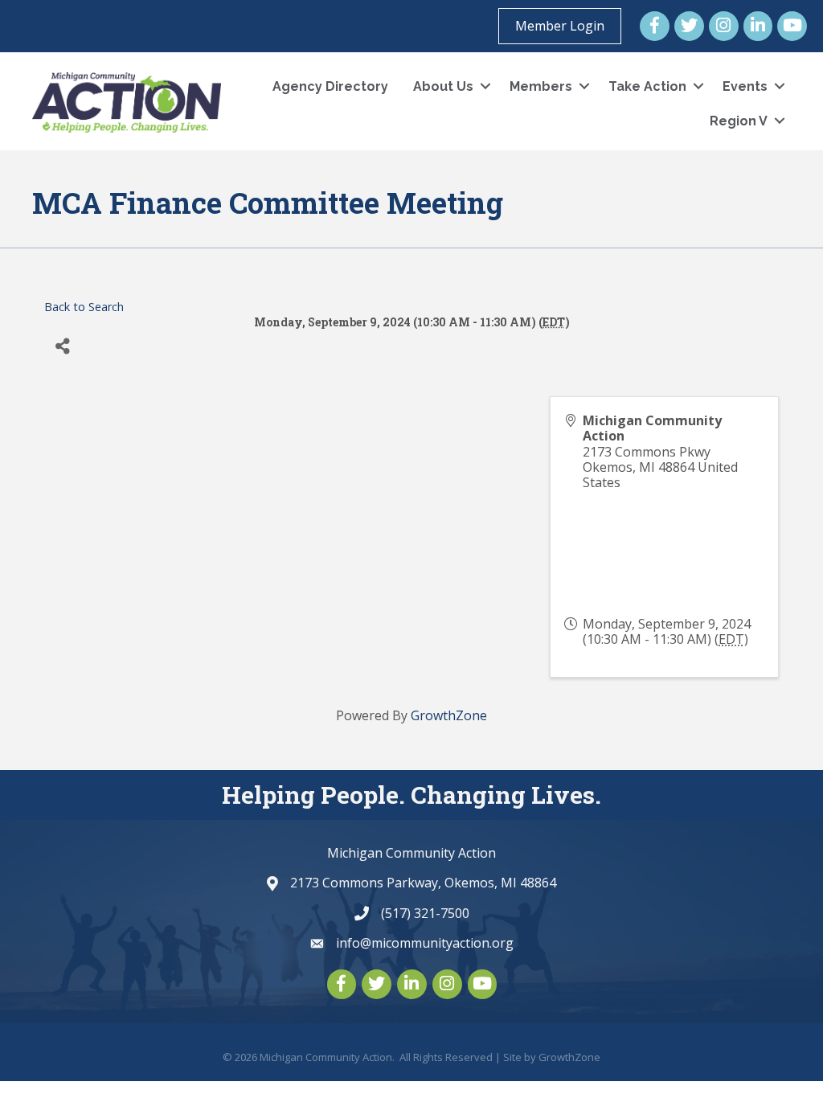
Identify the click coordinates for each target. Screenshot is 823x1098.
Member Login (559, 26)
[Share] (62, 346)
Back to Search (84, 306)
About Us (443, 86)
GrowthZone (449, 715)
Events (745, 86)
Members (541, 86)
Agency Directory (330, 86)
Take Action (647, 86)
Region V (739, 121)
